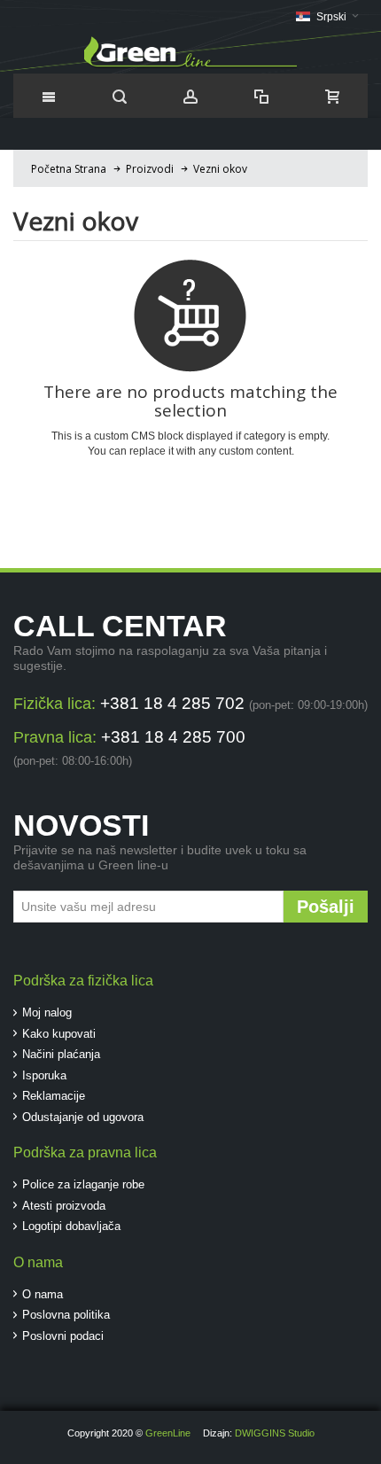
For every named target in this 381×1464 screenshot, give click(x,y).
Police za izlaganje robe (83, 1184)
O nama (42, 1294)
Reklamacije (53, 1095)
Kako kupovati (59, 1033)
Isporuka (44, 1075)
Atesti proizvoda (63, 1205)
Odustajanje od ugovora (83, 1117)
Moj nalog (47, 1012)
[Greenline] (190, 52)
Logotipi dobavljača (71, 1226)
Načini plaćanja (61, 1054)
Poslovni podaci (63, 1336)
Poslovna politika (66, 1314)
